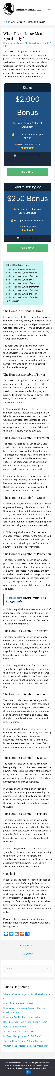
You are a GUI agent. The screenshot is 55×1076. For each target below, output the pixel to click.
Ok (28, 1072)
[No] (51, 1067)
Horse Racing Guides (13, 43)
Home (6, 21)
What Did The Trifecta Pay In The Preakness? (25, 1045)
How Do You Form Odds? (15, 1026)
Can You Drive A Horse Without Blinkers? (23, 1041)
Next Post (27, 953)
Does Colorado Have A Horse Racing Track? (25, 1021)
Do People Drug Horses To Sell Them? (22, 1036)
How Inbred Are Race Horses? (18, 1003)
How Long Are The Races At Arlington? (22, 1017)
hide (27, 265)
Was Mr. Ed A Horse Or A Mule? (18, 1031)
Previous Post (28, 945)
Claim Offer (27, 172)
